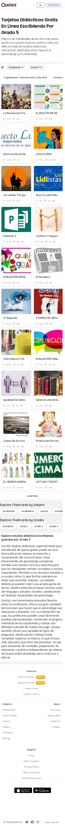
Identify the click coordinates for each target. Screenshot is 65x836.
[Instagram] (37, 822)
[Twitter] (26, 822)
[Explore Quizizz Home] (8, 5)
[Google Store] (42, 790)
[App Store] (23, 790)
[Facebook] (32, 822)
